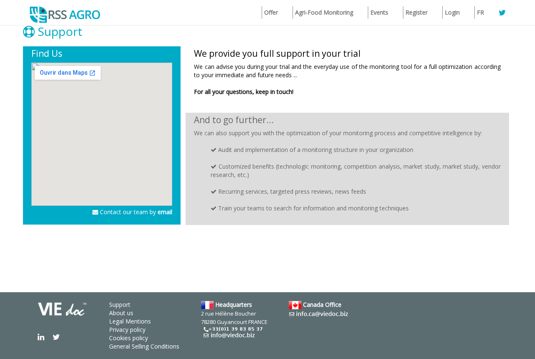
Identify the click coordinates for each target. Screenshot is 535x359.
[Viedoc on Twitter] (56, 337)
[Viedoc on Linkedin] (41, 337)
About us (121, 313)
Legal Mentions (130, 321)
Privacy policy (127, 330)
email (165, 212)
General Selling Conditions (144, 346)
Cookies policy (128, 338)
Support (119, 304)
